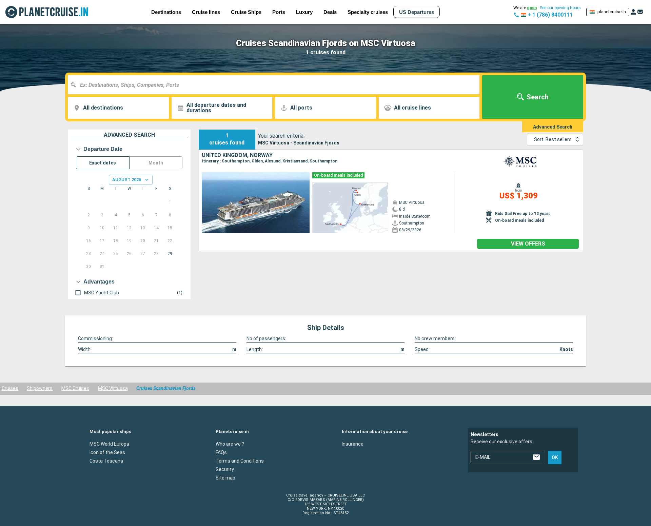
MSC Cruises (75, 388)
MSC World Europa (109, 444)
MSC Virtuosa (113, 388)
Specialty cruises (368, 12)
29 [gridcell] (169, 253)
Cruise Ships (246, 12)
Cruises (10, 388)
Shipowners (40, 388)
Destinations (166, 12)
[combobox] (276, 84)
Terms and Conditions (240, 461)
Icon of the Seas (107, 452)
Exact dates (102, 162)
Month (156, 162)
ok (555, 457)
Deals (330, 12)
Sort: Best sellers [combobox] (553, 139)
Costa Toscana (106, 461)
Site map (225, 478)
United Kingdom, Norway (237, 155)
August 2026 (126, 179)
